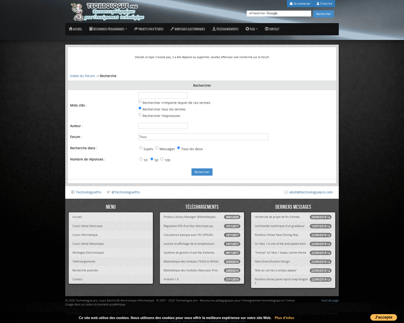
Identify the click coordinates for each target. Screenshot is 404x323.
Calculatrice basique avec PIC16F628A (201, 235)
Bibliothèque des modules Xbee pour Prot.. (201, 270)
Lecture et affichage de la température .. (201, 244)
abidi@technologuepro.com (311, 192)
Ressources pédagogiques (109, 29)
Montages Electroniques (189, 29)
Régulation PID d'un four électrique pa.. (201, 226)
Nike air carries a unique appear (290, 270)
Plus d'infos (284, 318)
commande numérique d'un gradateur (290, 226)
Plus (252, 29)
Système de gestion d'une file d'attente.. (201, 253)
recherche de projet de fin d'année (290, 217)
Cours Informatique (85, 235)
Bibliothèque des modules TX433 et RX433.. (201, 261)
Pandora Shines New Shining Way (290, 235)
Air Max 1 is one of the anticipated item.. (290, 244)
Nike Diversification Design (290, 261)
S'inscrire (325, 3)
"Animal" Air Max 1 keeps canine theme (290, 253)
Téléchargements (227, 29)
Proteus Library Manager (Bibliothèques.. (201, 217)
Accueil (77, 29)
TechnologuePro (88, 192)
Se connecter (301, 3)
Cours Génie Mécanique (88, 243)
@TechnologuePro (126, 192)
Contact (274, 29)
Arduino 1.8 (201, 279)
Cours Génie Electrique (87, 226)
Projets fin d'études (150, 29)
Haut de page (330, 300)
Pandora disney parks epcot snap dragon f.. (290, 281)
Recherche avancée (85, 270)
